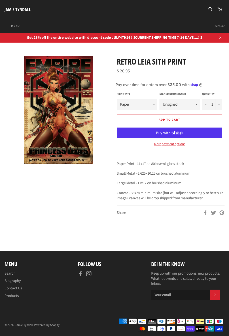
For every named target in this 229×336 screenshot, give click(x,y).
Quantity (208, 94)
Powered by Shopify (46, 325)
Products (11, 296)
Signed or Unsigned (172, 94)
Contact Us (13, 288)
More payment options (169, 144)
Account (220, 26)
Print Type (124, 94)
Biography (12, 281)
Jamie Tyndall (17, 10)
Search (9, 273)
